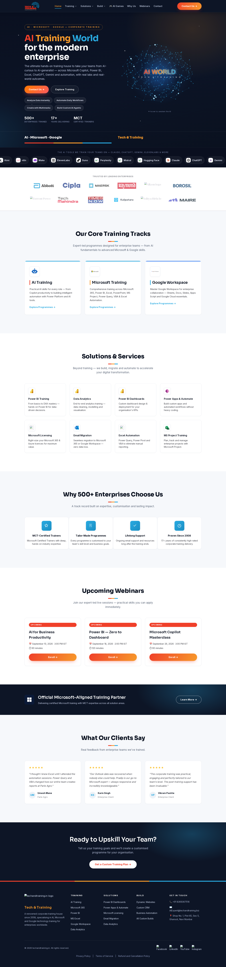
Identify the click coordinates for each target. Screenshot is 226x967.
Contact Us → (189, 6)
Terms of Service (104, 956)
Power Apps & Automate (116, 907)
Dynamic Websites (146, 902)
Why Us (131, 6)
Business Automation (147, 913)
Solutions (86, 6)
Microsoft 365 (78, 907)
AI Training (76, 902)
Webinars (144, 6)
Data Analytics (78, 929)
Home (58, 6)
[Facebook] (162, 948)
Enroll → (52, 657)
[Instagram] (197, 948)
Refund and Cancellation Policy (134, 956)
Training (69, 6)
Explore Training (64, 89)
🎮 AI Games (116, 6)
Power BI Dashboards (115, 902)
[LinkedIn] (173, 948)
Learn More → (188, 699)
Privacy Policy (83, 956)
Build (100, 6)
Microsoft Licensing (113, 913)
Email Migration (111, 918)
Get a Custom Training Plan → (113, 864)
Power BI (75, 913)
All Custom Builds (145, 918)
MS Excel (75, 918)
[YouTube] (184, 948)
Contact (158, 6)
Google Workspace (81, 924)
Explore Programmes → (42, 307)
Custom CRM (143, 907)
